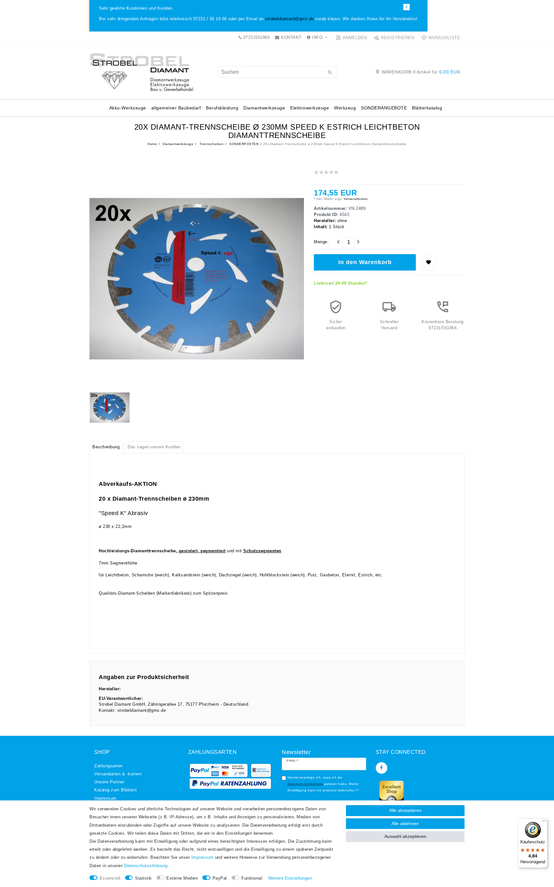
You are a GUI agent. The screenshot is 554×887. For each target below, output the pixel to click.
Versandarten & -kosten (117, 774)
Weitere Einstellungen (290, 878)
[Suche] (330, 72)
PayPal (220, 878)
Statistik (143, 878)
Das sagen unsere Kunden (154, 447)
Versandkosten (355, 199)
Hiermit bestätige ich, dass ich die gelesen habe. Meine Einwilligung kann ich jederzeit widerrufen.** (323, 784)
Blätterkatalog (427, 107)
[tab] (106, 447)
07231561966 (256, 37)
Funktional (251, 878)
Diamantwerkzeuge (264, 107)
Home (152, 144)
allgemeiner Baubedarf (176, 107)
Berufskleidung (222, 107)
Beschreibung (106, 447)
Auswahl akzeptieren (405, 836)
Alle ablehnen (405, 823)
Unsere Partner (109, 782)
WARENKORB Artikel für (420, 71)
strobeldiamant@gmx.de (289, 19)
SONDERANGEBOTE (384, 107)
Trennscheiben (210, 144)
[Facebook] (381, 768)
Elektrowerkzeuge (309, 107)
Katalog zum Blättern (115, 790)
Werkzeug (345, 107)
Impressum (105, 798)
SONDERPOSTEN (243, 144)
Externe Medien (182, 878)
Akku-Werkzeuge (127, 107)
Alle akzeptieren (405, 810)
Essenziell (110, 878)
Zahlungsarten (108, 766)
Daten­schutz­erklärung (146, 866)
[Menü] (544, 822)
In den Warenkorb (365, 262)
